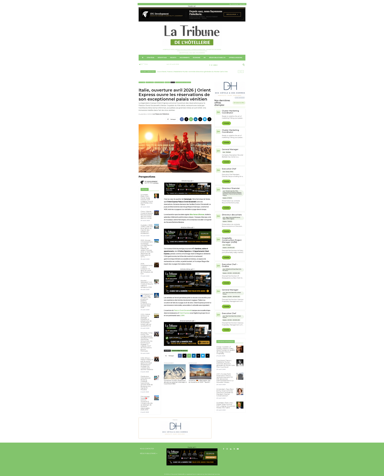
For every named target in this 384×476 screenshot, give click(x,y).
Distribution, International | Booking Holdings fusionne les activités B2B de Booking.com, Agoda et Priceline (147, 383)
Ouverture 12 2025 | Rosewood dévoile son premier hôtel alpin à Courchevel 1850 (175, 382)
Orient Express (184, 313)
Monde (167, 82)
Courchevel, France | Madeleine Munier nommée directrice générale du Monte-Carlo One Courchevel (225, 363)
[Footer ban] (192, 456)
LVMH (182, 315)
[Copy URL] (209, 119)
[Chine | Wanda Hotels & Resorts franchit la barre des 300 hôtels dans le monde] (156, 212)
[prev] (239, 71)
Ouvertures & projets (183, 82)
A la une (142, 82)
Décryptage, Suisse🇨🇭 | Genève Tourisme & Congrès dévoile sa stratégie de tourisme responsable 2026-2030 (147, 403)
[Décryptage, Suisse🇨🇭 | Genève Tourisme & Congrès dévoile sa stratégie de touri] (156, 397)
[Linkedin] (196, 119)
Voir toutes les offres (239, 102)
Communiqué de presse (179, 350)
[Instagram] (211, 65)
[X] (213, 65)
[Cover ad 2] (187, 282)
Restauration (159, 82)
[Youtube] (215, 65)
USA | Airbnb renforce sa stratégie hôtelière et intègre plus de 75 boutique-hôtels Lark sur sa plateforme (146, 320)
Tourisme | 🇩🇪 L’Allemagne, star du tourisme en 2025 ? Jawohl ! (199, 381)
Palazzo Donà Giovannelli (182, 310)
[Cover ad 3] (187, 246)
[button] (233, 65)
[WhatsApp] (191, 119)
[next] (242, 71)
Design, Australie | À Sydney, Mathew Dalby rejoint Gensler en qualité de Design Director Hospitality (225, 350)
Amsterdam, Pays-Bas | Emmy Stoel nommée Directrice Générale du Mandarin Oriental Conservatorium (225, 392)
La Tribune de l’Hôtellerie (161, 114)
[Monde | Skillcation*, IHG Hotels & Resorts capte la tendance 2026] (156, 281)
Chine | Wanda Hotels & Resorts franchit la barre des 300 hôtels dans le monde (147, 215)
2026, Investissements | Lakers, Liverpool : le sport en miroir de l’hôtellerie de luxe (147, 269)
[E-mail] (200, 119)
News (172, 82)
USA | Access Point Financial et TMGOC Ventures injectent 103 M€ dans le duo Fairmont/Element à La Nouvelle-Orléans (224, 378)
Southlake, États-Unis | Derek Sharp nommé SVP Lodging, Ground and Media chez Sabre (147, 200)
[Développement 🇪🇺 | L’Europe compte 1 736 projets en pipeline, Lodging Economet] (156, 295)
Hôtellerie (149, 82)
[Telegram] (205, 119)
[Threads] (217, 65)
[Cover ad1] (187, 334)
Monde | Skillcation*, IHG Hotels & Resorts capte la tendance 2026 (147, 284)
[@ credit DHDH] (192, 21)
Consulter (226, 123)
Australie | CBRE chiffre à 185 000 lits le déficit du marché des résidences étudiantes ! (147, 229)
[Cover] (187, 197)
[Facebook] (209, 65)
